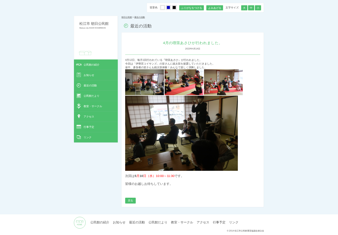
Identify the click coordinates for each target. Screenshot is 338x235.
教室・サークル (93, 106)
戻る (130, 200)
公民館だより (91, 95)
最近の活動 (90, 85)
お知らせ (89, 75)
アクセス (89, 116)
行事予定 (89, 126)
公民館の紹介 (91, 64)
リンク (88, 137)
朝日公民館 (126, 17)
